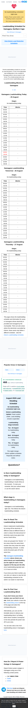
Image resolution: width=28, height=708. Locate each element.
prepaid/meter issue (19, 388)
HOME (3, 2)
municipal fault (20, 390)
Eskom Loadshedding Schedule (13, 335)
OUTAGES (9, 2)
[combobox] (2, 35)
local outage (20, 386)
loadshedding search (12, 602)
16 (15, 90)
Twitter (9, 678)
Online (9, 681)
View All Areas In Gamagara (14, 32)
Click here (10, 688)
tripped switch (8, 390)
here (5, 630)
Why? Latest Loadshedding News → (14, 21)
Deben (18, 369)
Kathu (6, 369)
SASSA (15, 2)
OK (14, 706)
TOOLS (20, 2)
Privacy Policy (18, 702)
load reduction (7, 388)
